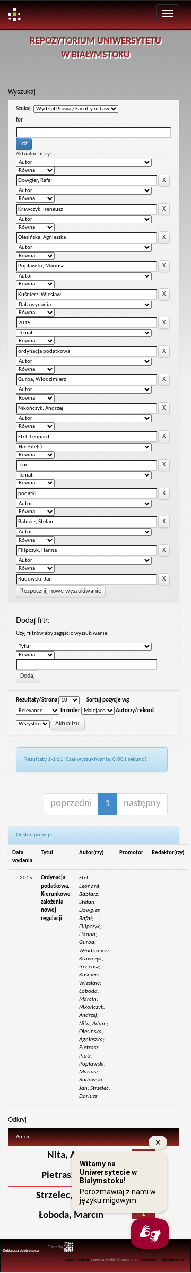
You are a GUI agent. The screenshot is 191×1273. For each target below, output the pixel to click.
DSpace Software (77, 1260)
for (19, 120)
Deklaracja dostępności (21, 1251)
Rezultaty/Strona (36, 700)
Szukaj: (24, 109)
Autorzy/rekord (135, 711)
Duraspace (149, 1260)
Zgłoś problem (172, 1260)
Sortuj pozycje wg (107, 700)
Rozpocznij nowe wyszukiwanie (60, 591)
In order (70, 711)
